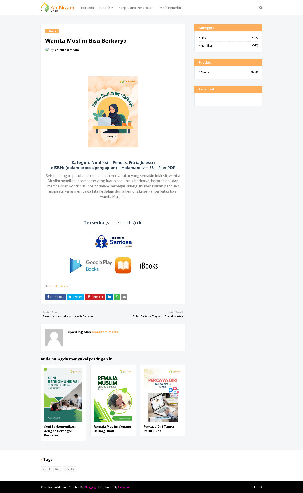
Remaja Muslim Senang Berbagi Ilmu (112, 428)
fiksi (229, 38)
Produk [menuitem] (104, 7)
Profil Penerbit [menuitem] (170, 7)
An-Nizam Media (67, 50)
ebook (53, 286)
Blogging (90, 487)
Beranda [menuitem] (87, 7)
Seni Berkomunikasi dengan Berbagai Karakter (60, 430)
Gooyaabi (124, 487)
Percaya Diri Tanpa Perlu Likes (159, 428)
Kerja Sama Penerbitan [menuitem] (135, 7)
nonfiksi (64, 286)
